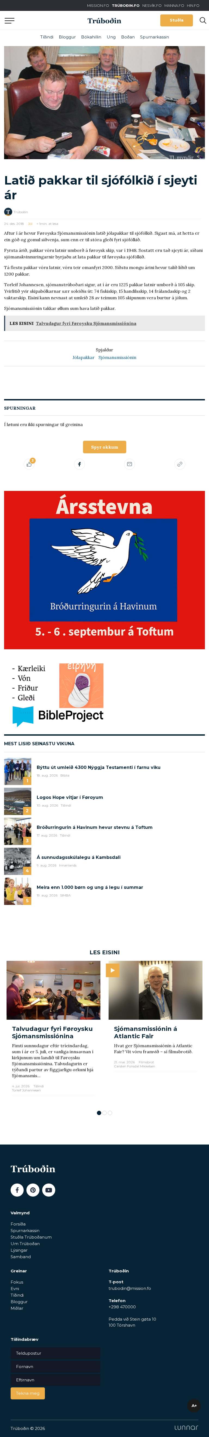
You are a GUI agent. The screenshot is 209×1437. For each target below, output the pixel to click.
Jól (30, 224)
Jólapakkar (84, 357)
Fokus (17, 1282)
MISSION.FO (98, 5)
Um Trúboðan (25, 1243)
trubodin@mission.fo (130, 1288)
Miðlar (17, 1308)
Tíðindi (46, 37)
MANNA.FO (174, 5)
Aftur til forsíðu (50, 20)
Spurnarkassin (154, 37)
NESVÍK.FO (152, 5)
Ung (111, 37)
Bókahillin (91, 37)
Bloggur (67, 37)
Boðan (128, 37)
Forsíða (18, 1224)
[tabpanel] (53, 1033)
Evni (15, 1288)
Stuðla (176, 20)
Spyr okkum (104, 447)
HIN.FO (193, 5)
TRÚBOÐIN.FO (126, 5)
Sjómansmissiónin (117, 357)
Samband (21, 1256)
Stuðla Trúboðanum (31, 1237)
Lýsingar (19, 1250)
